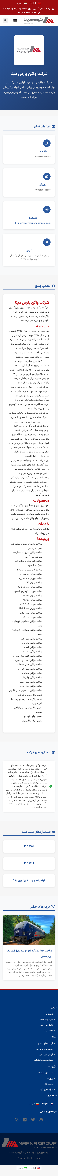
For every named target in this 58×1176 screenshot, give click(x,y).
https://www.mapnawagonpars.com (33, 223)
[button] (5, 20)
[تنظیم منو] (15, 20)
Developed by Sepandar (29, 1158)
